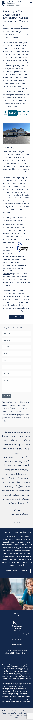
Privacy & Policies (16, 644)
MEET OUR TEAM (16, 316)
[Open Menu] (31, 3)
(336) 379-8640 (18, 402)
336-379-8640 (16, 639)
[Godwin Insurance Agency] (11, 3)
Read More (16, 522)
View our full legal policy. (23, 701)
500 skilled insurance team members (14, 262)
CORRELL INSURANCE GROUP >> (17, 571)
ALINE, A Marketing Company (19, 653)
